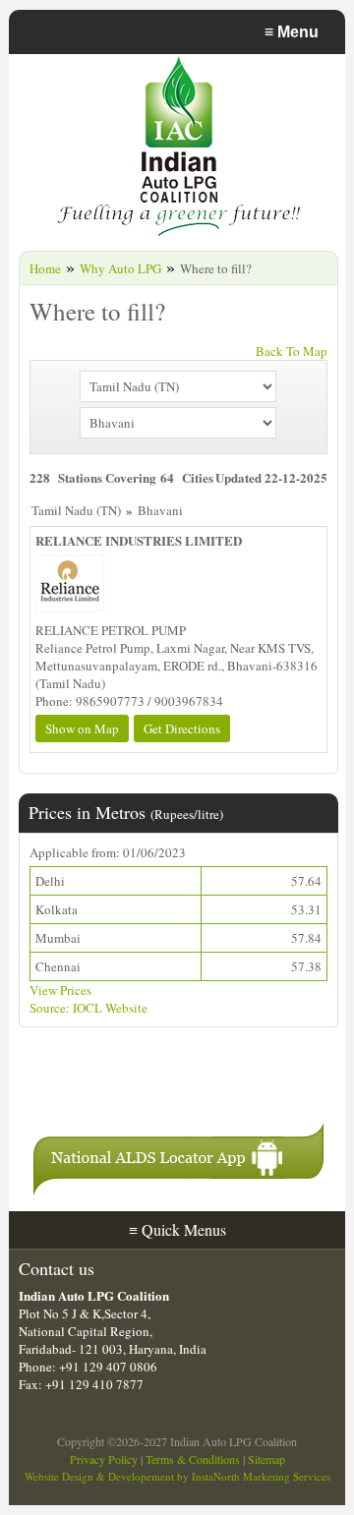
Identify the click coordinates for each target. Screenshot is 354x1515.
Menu (292, 32)
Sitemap (266, 1459)
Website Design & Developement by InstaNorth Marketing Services (177, 1476)
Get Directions (182, 728)
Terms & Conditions (193, 1459)
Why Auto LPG (120, 268)
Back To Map (291, 351)
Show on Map (82, 728)
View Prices (60, 990)
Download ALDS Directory (150, 1084)
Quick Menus (177, 1229)
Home (45, 268)
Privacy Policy (104, 1459)
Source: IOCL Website (89, 1008)
